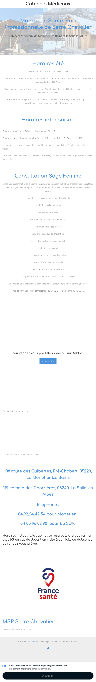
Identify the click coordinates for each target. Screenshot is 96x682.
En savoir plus (48, 675)
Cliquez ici (48, 361)
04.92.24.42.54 (32, 514)
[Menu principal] (4, 4)
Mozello (31, 641)
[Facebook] (48, 649)
